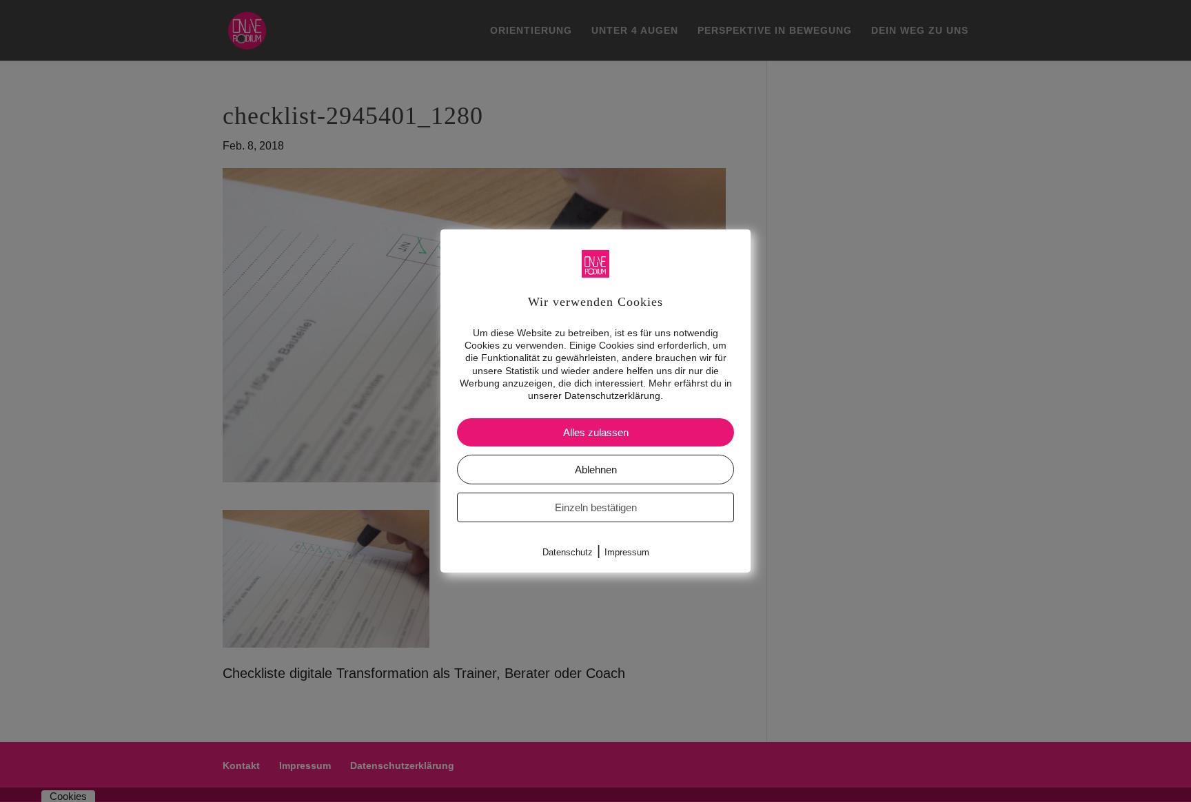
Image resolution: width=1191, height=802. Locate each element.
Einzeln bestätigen (596, 507)
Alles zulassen (596, 432)
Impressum (626, 552)
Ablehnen (596, 469)
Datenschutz (567, 552)
